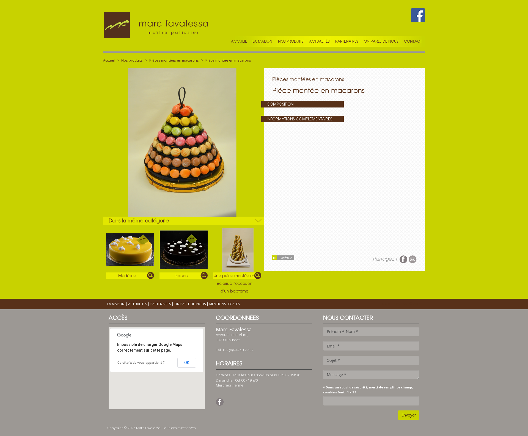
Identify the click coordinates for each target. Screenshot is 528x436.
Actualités (319, 41)
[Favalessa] (156, 26)
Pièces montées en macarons (174, 60)
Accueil (239, 41)
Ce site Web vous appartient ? (141, 363)
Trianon (181, 275)
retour (286, 258)
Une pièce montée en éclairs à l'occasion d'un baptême (234, 276)
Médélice (127, 275)
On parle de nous (381, 41)
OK (186, 362)
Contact (413, 41)
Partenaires (346, 41)
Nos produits (132, 60)
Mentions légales (224, 304)
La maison (262, 41)
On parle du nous (190, 304)
